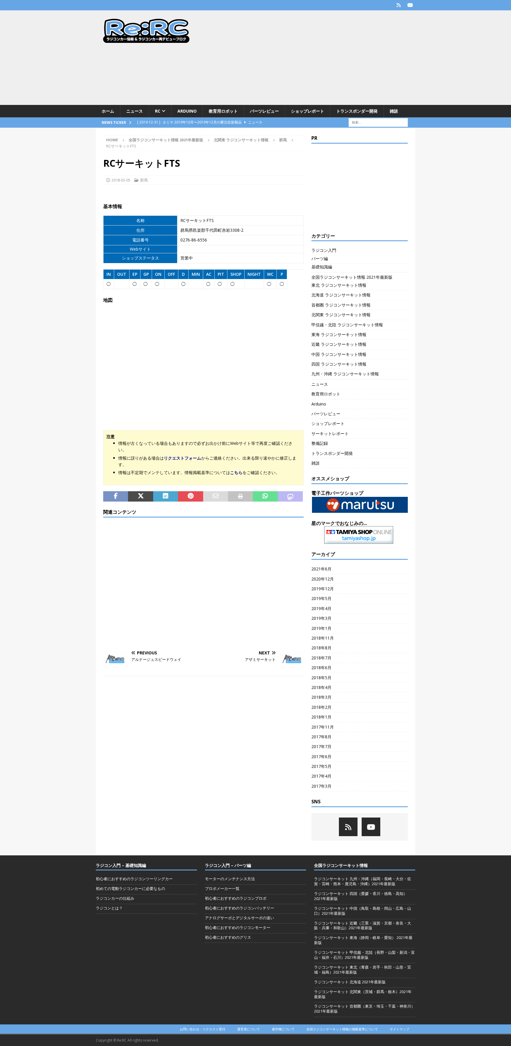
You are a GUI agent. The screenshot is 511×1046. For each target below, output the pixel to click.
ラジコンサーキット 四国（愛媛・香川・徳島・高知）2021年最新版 (360, 896)
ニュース (134, 111)
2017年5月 (321, 766)
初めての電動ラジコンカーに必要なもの (130, 888)
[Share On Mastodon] (290, 496)
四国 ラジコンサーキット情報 (338, 364)
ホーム (108, 111)
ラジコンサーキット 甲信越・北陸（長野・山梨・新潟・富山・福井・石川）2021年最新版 (364, 955)
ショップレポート (307, 111)
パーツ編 (319, 258)
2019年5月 (321, 598)
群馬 (144, 180)
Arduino (187, 111)
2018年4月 (321, 687)
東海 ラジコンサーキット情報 (338, 334)
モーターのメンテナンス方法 (230, 878)
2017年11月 (322, 727)
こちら (236, 472)
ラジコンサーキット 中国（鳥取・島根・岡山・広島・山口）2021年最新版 (362, 911)
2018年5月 (321, 677)
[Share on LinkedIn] (165, 496)
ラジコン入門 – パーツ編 (228, 865)
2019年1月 (321, 628)
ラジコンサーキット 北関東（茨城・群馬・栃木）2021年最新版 (363, 994)
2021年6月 (321, 569)
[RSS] (398, 5)
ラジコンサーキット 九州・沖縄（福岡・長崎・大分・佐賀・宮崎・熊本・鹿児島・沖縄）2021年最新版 (362, 881)
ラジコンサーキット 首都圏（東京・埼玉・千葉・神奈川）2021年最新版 (364, 1008)
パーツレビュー (264, 111)
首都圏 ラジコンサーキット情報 (341, 305)
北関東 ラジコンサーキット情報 (241, 139)
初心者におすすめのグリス (228, 937)
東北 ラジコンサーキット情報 (338, 285)
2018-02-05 (120, 180)
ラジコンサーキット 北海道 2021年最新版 (350, 982)
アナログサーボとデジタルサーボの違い (239, 917)
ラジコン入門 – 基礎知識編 (121, 865)
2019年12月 (322, 588)
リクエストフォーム (182, 458)
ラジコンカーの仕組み (115, 898)
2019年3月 (321, 618)
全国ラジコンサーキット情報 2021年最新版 (166, 139)
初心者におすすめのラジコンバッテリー (239, 908)
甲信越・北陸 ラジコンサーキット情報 (347, 324)
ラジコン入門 (323, 250)
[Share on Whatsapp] (265, 496)
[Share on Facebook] (115, 496)
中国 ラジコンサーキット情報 (338, 354)
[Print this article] (240, 496)
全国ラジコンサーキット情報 (341, 865)
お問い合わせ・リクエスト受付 (202, 1029)
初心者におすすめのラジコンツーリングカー (134, 878)
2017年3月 (321, 786)
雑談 (394, 111)
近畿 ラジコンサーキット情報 (338, 344)
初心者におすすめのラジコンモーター (237, 927)
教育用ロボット (223, 111)
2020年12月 (322, 579)
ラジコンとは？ (109, 908)
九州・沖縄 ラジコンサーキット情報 (345, 374)
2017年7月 (321, 746)
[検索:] (378, 122)
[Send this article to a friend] (215, 496)
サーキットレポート (330, 433)
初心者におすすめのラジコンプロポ (235, 898)
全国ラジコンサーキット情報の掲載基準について (342, 1029)
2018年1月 (321, 717)
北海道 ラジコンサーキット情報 (341, 295)
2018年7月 (321, 658)
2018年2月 (321, 707)
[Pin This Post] (190, 496)
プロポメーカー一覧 (222, 888)
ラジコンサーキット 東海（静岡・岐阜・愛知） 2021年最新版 (363, 940)
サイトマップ (399, 1029)
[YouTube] (410, 5)
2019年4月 (321, 608)
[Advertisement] (307, 57)
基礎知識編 (321, 267)
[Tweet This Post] (140, 496)
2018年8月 (321, 648)
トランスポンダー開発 (357, 111)
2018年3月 (321, 697)
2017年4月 (321, 776)
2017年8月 (321, 737)
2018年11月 (322, 638)
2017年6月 (321, 756)
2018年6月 (321, 667)
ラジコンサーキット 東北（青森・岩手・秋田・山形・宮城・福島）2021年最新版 (362, 969)
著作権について (283, 1029)
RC (157, 111)
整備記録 (319, 443)
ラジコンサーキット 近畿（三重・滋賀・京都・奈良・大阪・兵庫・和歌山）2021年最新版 (362, 925)
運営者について (248, 1029)
